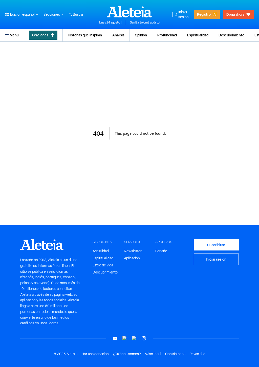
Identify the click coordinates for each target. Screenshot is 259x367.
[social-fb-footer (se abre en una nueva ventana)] (124, 338)
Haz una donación (95, 354)
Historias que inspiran (85, 35)
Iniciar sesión (183, 14)
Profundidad (167, 35)
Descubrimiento (231, 35)
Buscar (78, 14)
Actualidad (101, 251)
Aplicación (132, 258)
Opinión (141, 35)
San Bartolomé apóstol (145, 22)
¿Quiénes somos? (127, 354)
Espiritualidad (197, 35)
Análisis (118, 35)
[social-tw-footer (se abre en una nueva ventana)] (134, 338)
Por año (161, 251)
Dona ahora (235, 14)
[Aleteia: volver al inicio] (129, 11)
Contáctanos (175, 354)
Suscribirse (216, 244)
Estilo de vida (103, 265)
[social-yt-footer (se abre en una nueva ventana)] (115, 338)
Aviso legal (153, 354)
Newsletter (133, 251)
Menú (14, 35)
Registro (204, 14)
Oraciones (40, 35)
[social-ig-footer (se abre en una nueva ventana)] (144, 338)
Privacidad (197, 354)
